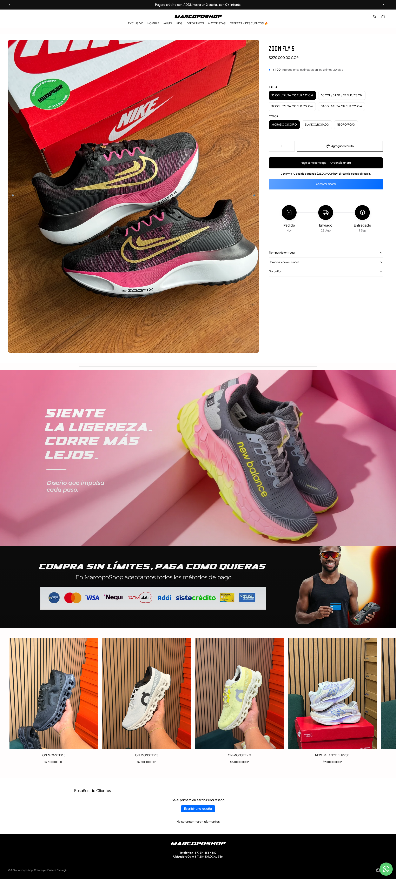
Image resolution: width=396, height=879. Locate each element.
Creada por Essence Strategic (50, 870)
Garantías (275, 271)
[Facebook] (378, 870)
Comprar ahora (326, 184)
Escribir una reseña (198, 809)
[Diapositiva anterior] (9, 4)
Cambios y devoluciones (284, 262)
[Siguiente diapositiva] (383, 4)
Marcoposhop (25, 870)
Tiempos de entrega (282, 252)
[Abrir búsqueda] (374, 16)
